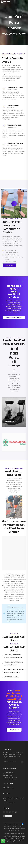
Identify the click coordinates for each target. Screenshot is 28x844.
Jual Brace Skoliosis (14, 830)
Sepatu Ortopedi (15, 828)
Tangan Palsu (7, 828)
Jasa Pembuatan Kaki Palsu (13, 833)
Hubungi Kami (9, 265)
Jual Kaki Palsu (14, 33)
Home (3, 33)
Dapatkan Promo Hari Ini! (13, 317)
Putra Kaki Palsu (16, 65)
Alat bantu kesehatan (14, 387)
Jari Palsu (22, 828)
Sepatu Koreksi (9, 421)
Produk (7, 33)
